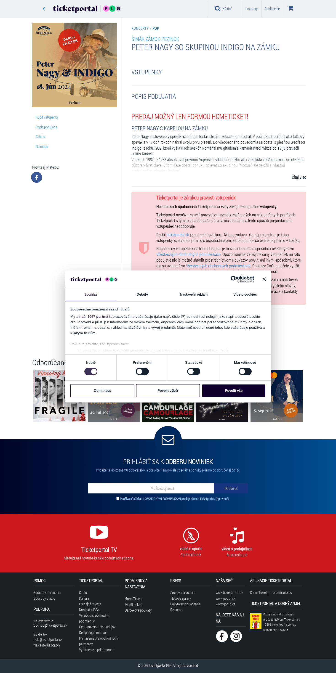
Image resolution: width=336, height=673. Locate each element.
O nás (83, 592)
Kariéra (84, 598)
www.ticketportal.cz (229, 592)
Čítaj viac (299, 177)
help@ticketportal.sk (48, 639)
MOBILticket (133, 604)
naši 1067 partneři (94, 316)
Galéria (40, 136)
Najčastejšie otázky (47, 645)
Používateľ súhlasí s (174, 498)
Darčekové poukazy (138, 610)
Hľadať (227, 8)
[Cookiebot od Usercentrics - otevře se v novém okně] (234, 279)
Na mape (42, 146)
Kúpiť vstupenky (47, 117)
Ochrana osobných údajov (97, 626)
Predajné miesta (90, 603)
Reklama (176, 609)
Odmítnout (102, 390)
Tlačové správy (180, 598)
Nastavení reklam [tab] (194, 294)
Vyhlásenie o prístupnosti (96, 649)
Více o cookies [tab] (245, 294)
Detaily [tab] (142, 294)
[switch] (142, 371)
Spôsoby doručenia (47, 592)
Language (252, 8)
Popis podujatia (46, 127)
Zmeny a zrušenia (182, 592)
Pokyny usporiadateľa (185, 603)
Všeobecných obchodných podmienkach (188, 254)
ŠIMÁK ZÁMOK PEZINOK (155, 38)
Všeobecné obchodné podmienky (94, 618)
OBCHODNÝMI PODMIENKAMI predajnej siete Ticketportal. (180, 498)
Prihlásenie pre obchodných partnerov (98, 641)
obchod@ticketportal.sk (50, 625)
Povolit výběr (168, 390)
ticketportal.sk (178, 234)
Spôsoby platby (44, 598)
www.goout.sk (225, 598)
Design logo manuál (93, 632)
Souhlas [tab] (91, 294)
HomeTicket (133, 598)
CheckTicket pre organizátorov (271, 592)
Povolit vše (234, 390)
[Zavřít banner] (264, 279)
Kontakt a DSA (89, 609)
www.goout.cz (225, 603)
